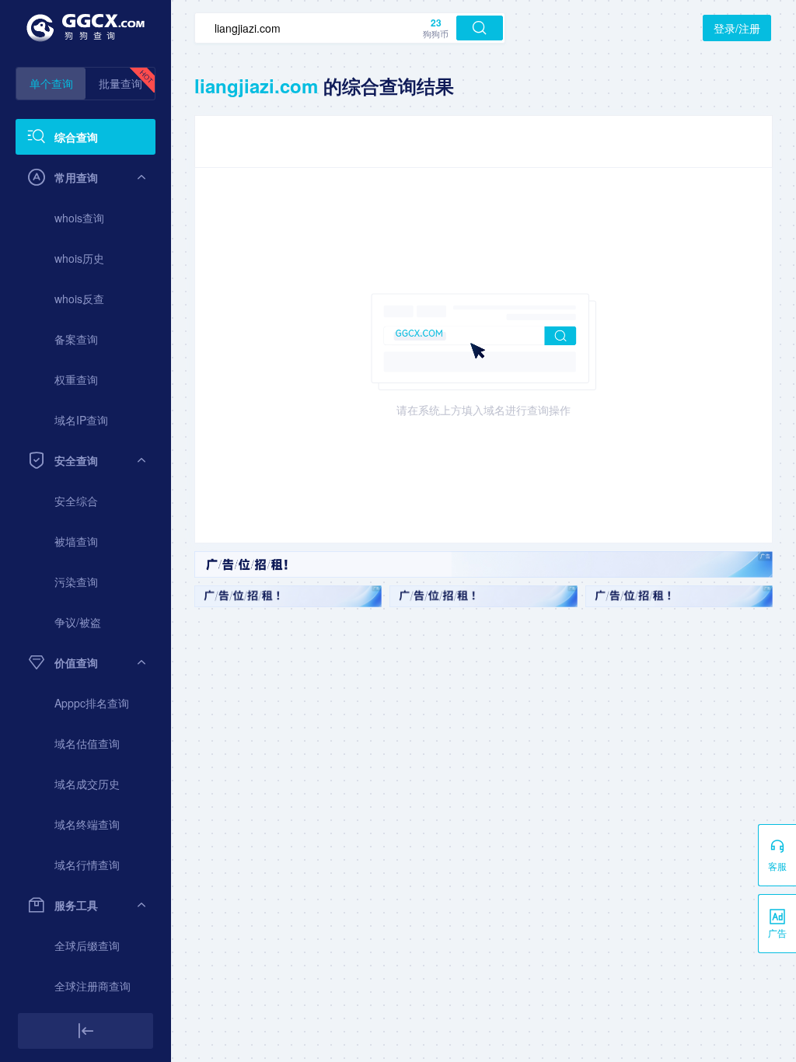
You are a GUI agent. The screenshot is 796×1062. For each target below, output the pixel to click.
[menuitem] (85, 137)
